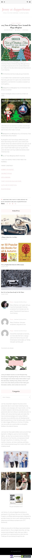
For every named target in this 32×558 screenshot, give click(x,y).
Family (13, 23)
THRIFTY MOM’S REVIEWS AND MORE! (11, 181)
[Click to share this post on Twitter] (9, 204)
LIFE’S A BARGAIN (5, 177)
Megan (11, 330)
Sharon (11, 302)
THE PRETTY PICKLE (6, 173)
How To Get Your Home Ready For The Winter (12, 292)
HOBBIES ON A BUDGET (7, 169)
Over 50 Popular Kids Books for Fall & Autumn (12, 264)
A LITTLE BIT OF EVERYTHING (9, 185)
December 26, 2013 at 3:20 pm (20, 330)
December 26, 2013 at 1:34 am (20, 319)
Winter (18, 23)
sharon (11, 319)
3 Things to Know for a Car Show (9, 237)
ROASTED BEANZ (5, 189)
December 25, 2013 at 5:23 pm (20, 302)
